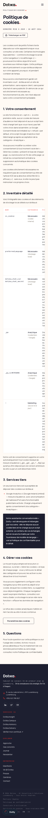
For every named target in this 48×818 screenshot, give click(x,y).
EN (29, 812)
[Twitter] (11, 705)
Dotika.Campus (9, 720)
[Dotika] (10, 4)
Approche (7, 743)
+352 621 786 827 (13, 698)
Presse (6, 773)
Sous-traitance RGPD (35, 808)
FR (24, 812)
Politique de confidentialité (16, 802)
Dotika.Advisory (9, 724)
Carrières (7, 777)
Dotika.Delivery (9, 728)
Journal (6, 750)
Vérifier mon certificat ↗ (13, 732)
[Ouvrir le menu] (42, 4)
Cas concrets (9, 747)
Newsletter (8, 754)
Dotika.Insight (9, 717)
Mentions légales (11, 799)
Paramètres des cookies (18, 621)
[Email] (17, 705)
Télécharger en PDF (16, 35)
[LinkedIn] (5, 705)
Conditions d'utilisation (15, 805)
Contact (6, 781)
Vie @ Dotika (8, 769)
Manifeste (7, 766)
